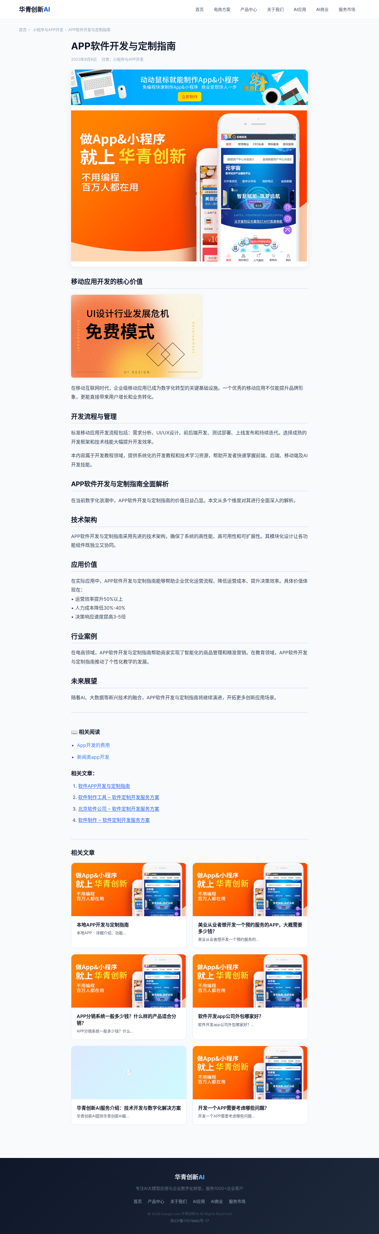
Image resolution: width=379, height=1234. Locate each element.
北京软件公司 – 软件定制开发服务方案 (118, 809)
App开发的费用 (93, 745)
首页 (199, 9)
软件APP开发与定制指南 (104, 786)
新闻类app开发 (93, 757)
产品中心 (248, 9)
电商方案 (222, 9)
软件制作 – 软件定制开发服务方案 (114, 820)
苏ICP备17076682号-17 (189, 1221)
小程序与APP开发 (48, 29)
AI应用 (300, 9)
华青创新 (34, 9)
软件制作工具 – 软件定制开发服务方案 (118, 797)
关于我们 (275, 9)
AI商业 (322, 9)
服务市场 (347, 9)
